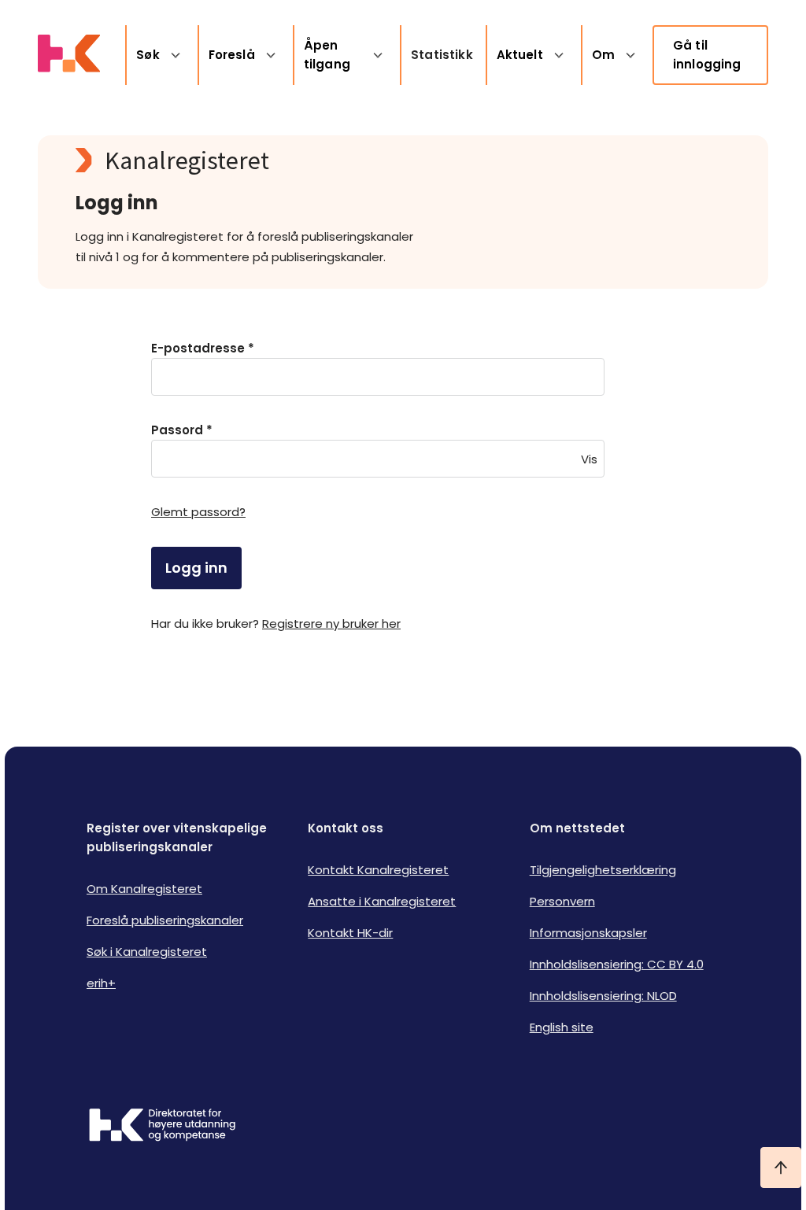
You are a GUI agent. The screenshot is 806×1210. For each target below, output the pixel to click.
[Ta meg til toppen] (780, 1167)
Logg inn (196, 567)
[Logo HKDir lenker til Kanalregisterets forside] (69, 55)
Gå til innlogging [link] (707, 54)
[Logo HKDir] (162, 1126)
